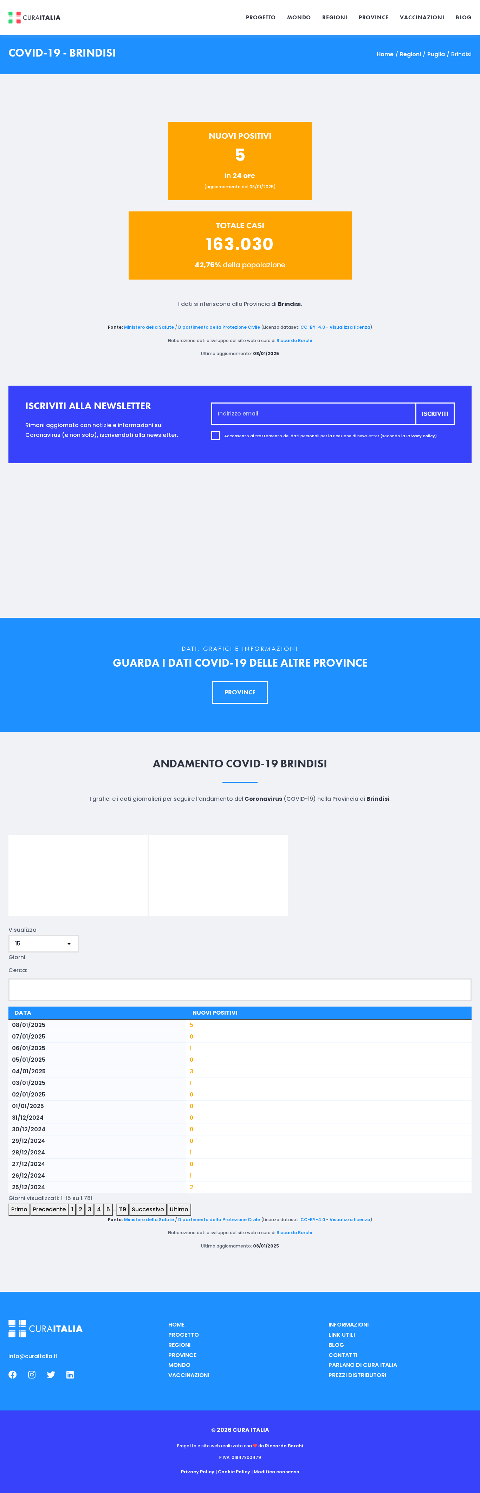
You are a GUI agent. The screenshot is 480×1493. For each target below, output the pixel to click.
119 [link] (122, 1209)
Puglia (436, 54)
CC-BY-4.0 (312, 327)
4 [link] (99, 1209)
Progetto (183, 1335)
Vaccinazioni (188, 1375)
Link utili (342, 1335)
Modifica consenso (276, 1472)
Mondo (179, 1365)
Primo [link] (19, 1209)
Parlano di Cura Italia (363, 1365)
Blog (336, 1345)
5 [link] (108, 1209)
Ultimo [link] (179, 1209)
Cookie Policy (234, 1472)
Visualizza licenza (350, 327)
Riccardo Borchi (294, 340)
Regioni (410, 54)
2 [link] (80, 1209)
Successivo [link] (148, 1209)
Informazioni (349, 1325)
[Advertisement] (240, 540)
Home (385, 54)
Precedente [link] (49, 1209)
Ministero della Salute (149, 327)
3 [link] (89, 1209)
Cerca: (17, 970)
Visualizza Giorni (22, 944)
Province (182, 1355)
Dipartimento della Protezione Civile (219, 327)
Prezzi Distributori (357, 1375)
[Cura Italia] (34, 18)
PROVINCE (240, 692)
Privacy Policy (420, 435)
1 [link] (72, 1209)
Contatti (343, 1355)
